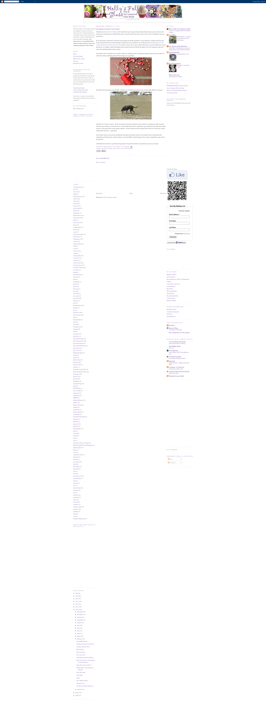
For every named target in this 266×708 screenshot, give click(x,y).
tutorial (75, 502)
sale (74, 452)
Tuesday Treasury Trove (83, 647)
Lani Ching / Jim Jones (173, 284)
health (75, 355)
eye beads (76, 293)
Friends (75, 329)
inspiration (76, 374)
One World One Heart (79, 417)
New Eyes (171, 348)
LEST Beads (76, 388)
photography (77, 429)
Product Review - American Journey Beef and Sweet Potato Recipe (184, 38)
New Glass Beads (78, 56)
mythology (76, 410)
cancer (75, 232)
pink (74, 431)
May (78, 631)
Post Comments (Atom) (110, 197)
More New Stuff (81, 672)
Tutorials (75, 61)
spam (74, 481)
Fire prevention (77, 315)
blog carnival (77, 222)
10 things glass (77, 187)
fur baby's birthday (111, 32)
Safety (75, 450)
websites (75, 509)
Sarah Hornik (170, 293)
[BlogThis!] (99, 151)
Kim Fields (170, 289)
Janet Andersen (171, 277)
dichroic (75, 277)
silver (74, 473)
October (79, 617)
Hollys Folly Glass (174, 75)
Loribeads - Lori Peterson (176, 367)
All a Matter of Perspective (175, 330)
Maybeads (172, 361)
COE (74, 246)
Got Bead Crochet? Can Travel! (85, 644)
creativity (76, 258)
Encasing (75, 289)
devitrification (77, 274)
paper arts (76, 424)
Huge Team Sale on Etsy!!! (84, 665)
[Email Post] (131, 146)
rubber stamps (77, 447)
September (80, 620)
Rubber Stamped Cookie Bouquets (83, 445)
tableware (76, 490)
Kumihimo (76, 381)
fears (74, 303)
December (80, 612)
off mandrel (76, 414)
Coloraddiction (173, 351)
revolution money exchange (81, 443)
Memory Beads (77, 405)
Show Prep (76, 466)
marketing (76, 395)
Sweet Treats (76, 488)
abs (74, 189)
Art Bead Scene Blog (175, 357)
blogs (74, 225)
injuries (75, 367)
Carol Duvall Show (78, 234)
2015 (77, 596)
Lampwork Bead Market (80, 92)
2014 (77, 599)
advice (75, 192)
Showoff (75, 469)
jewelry (75, 379)
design (75, 272)
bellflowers (76, 213)
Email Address (174, 214)
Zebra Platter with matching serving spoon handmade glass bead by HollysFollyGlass (179, 48)
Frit (74, 331)
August (79, 623)
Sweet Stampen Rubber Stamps (175, 88)
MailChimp (186, 233)
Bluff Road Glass (171, 309)
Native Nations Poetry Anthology (177, 343)
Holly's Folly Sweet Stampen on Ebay (180, 29)
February (79, 639)
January (79, 689)
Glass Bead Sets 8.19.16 (183, 54)
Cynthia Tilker (171, 298)
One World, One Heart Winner (85, 657)
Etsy (74, 291)
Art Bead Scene (77, 196)
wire (74, 516)
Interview (76, 376)
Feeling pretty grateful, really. (176, 369)
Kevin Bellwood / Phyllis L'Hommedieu (178, 279)
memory (75, 402)
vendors (75, 504)
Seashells (75, 457)
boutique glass (77, 227)
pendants (75, 426)
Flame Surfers (77, 320)
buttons (75, 229)
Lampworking (77, 384)
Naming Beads (77, 412)
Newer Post (99, 193)
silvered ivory (77, 476)
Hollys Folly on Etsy (79, 59)
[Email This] (97, 151)
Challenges (76, 239)
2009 (77, 693)
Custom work (77, 263)
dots (74, 279)
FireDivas (172, 325)
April (78, 633)
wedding (75, 511)
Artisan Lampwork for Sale (80, 90)
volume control (77, 507)
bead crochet (76, 208)
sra (74, 485)
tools (74, 500)
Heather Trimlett (171, 300)
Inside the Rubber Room (80, 372)
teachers (75, 495)
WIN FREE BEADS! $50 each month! (177, 86)
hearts (75, 357)
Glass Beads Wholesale (79, 346)
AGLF (75, 194)
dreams (75, 284)
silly (74, 471)
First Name (172, 221)
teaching (75, 497)
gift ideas (75, 336)
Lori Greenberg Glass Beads (177, 342)
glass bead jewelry (78, 341)
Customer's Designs (78, 267)
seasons (75, 459)
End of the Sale (81, 652)
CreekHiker (172, 35)
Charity (75, 241)
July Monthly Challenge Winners (177, 358)
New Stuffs (80, 675)
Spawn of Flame (173, 328)
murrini (75, 407)
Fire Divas (76, 312)
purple (75, 436)
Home (75, 54)
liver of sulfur (77, 391)
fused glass (76, 334)
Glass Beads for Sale (78, 88)
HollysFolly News (78, 63)
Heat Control (77, 360)
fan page (86, 80)
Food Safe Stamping (175, 63)
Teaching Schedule (172, 93)
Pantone (75, 421)
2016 (77, 593)
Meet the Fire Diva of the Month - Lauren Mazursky (86, 661)
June (78, 628)
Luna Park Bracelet (82, 641)
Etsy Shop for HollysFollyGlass (178, 46)
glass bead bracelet (78, 339)
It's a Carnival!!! (81, 655)
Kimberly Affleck (171, 274)
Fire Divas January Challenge (85, 686)
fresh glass (76, 327)
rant (74, 440)
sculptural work (77, 455)
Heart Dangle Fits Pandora (175, 76)
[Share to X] (101, 151)
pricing (75, 433)
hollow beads (77, 365)
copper (75, 253)
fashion (75, 301)
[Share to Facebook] (103, 151)
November (80, 614)
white (74, 514)
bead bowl (76, 206)
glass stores (76, 350)
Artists (75, 201)
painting (75, 419)
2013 (77, 601)
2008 (77, 695)
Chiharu (169, 281)
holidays (75, 362)
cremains (75, 260)
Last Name (172, 227)
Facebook (76, 298)
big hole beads (77, 218)
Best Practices (77, 215)
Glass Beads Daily (174, 52)
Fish (74, 317)
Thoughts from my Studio (176, 376)
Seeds (78, 678)
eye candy (76, 296)
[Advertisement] (111, 178)
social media (76, 478)
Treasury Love (81, 683)
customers (76, 270)
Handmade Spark (78, 353)
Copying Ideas (77, 256)
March (79, 636)
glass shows (76, 348)
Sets (74, 464)
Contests (75, 251)
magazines (76, 393)
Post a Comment (100, 162)
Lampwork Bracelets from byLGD (179, 371)
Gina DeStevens (171, 316)
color (74, 248)
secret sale (76, 462)
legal (74, 386)
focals (74, 324)
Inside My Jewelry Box (79, 369)
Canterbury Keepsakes (173, 312)
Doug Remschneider (172, 296)
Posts (170, 459)
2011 (77, 607)
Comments (172, 463)
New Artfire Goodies (82, 680)
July (78, 625)
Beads (75, 211)
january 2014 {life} (174, 373)
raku (74, 438)
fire (74, 310)
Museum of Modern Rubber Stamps (177, 90)
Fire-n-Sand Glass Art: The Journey (179, 332)
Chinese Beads (77, 244)
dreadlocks (76, 282)
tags (74, 492)
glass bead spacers (78, 343)
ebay (74, 286)
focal (74, 322)
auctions (75, 203)
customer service (78, 265)
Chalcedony (76, 237)
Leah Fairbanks (171, 286)
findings (75, 308)
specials (75, 483)
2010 (77, 609)
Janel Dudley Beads (174, 346)
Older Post (163, 193)
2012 (77, 604)
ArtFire (75, 199)
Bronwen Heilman (172, 291)
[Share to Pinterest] (105, 151)
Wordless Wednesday (79, 519)
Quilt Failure (80, 649)
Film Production (77, 305)
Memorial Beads (78, 400)
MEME (75, 398)
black (74, 220)
